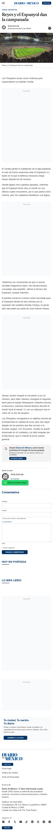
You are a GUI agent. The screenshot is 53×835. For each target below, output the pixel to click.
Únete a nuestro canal (17, 483)
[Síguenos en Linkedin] (32, 821)
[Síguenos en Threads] (38, 821)
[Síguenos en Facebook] (9, 821)
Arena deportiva (9, 10)
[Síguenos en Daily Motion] (49, 821)
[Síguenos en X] (14, 821)
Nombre (5, 501)
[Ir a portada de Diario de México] (26, 756)
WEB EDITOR (13, 26)
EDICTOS (46, 3)
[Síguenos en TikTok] (26, 821)
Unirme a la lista (15, 738)
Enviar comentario (15, 552)
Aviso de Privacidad (10, 777)
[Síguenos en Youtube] (20, 821)
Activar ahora (16, 458)
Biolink (7, 828)
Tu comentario (7, 522)
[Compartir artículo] (49, 28)
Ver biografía (15, 479)
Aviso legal (6, 768)
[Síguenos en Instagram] (3, 821)
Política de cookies (10, 773)
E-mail (4, 510)
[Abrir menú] (3, 3)
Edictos (7, 764)
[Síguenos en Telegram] (43, 821)
